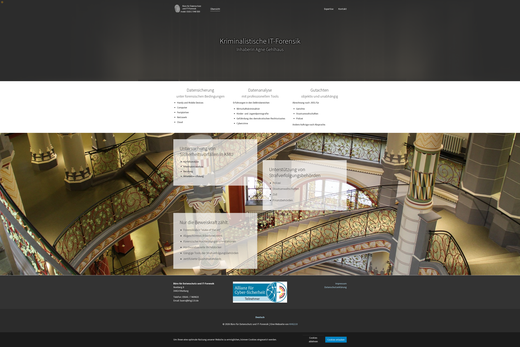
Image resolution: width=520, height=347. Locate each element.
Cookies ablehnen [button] (313, 339)
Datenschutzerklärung (335, 287)
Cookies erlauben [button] (336, 339)
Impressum (341, 283)
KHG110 (293, 324)
